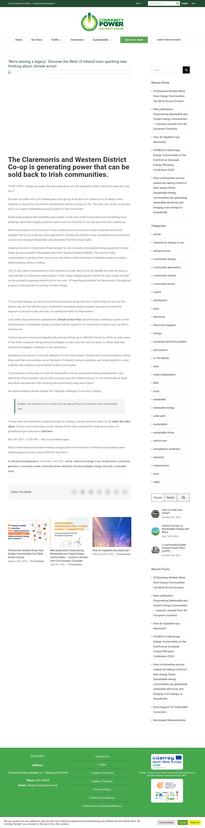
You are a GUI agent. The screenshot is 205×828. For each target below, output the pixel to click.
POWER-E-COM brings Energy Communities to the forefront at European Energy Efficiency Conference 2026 (169, 160)
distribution (160, 300)
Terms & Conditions (103, 797)
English (185, 3)
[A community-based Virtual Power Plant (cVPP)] (155, 548)
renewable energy (164, 407)
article (69, 461)
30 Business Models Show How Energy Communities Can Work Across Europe (27, 532)
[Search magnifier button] (178, 3)
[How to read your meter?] (155, 512)
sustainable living (163, 432)
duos (156, 308)
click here (46, 431)
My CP (138, 3)
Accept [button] (183, 822)
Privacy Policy (102, 789)
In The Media (161, 358)
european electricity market (169, 341)
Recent (170, 497)
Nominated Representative (169, 720)
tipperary (158, 457)
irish (155, 366)
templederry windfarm (166, 449)
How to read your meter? (172, 511)
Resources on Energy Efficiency (103, 806)
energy (97, 466)
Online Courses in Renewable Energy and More (175, 529)
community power (50, 466)
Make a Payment (103, 781)
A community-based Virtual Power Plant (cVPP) (174, 548)
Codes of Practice (103, 773)
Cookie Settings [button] (166, 822)
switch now (160, 440)
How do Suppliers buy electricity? (112, 532)
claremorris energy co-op (86, 461)
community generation (166, 267)
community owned (30, 466)
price (156, 391)
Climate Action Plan (69, 319)
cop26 (157, 292)
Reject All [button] (195, 822)
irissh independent (164, 374)
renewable (159, 399)
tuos (156, 473)
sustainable (160, 424)
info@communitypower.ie (44, 3)
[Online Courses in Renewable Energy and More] (155, 529)
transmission (161, 465)
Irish (193, 3)
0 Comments (37, 561)
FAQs (102, 764)
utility (156, 482)
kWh (156, 382)
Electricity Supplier (83, 466)
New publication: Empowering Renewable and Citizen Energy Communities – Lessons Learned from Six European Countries (70, 532)
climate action (109, 461)
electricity (67, 466)
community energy (164, 259)
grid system (160, 349)
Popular (157, 497)
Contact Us (102, 756)
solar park (107, 466)
